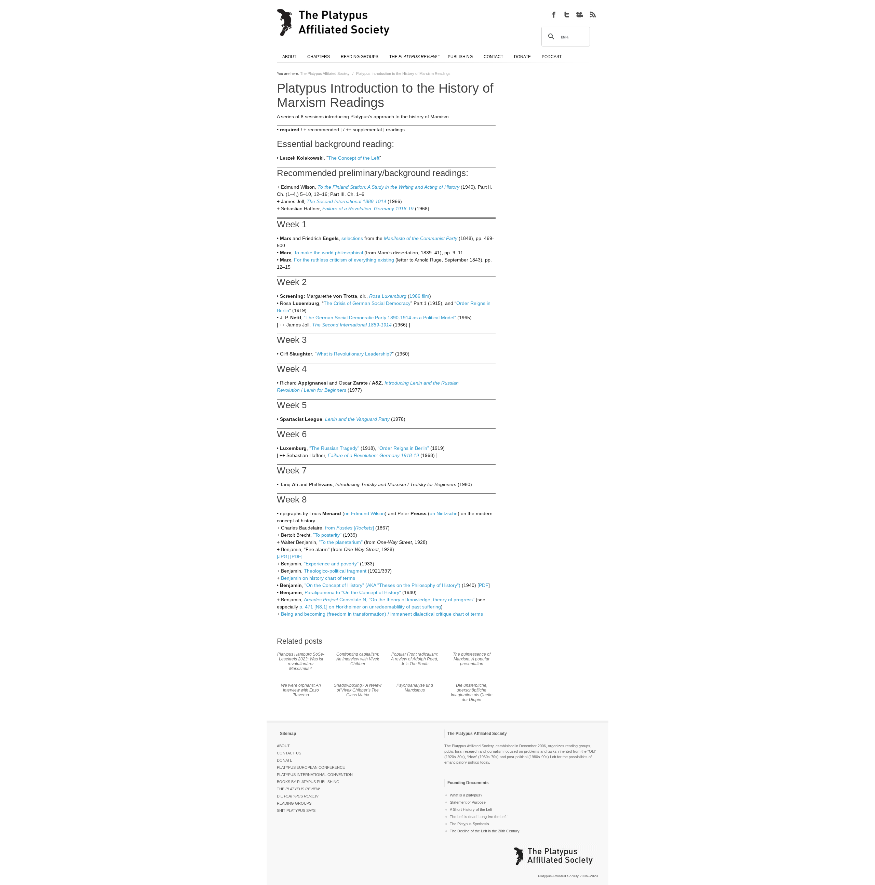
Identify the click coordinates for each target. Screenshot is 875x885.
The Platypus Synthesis (469, 824)
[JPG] (283, 556)
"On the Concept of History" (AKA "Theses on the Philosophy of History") (382, 585)
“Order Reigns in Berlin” (403, 448)
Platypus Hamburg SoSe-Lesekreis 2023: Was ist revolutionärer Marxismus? (300, 661)
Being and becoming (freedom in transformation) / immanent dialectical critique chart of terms (382, 614)
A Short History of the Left (471, 809)
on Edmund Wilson (364, 513)
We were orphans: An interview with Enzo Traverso (301, 690)
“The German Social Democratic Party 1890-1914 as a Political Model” (380, 317)
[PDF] (296, 556)
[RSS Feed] (592, 14)
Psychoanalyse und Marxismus (414, 688)
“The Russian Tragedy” (334, 448)
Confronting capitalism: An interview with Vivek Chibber (357, 659)
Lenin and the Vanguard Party (357, 419)
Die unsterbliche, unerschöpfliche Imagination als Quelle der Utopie (472, 692)
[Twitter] (566, 14)
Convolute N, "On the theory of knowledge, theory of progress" (389, 599)
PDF (483, 585)
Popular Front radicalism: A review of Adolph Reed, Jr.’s (414, 659)
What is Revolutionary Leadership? (354, 354)
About (283, 746)
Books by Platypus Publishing (308, 782)
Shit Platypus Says (296, 810)
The (298, 789)
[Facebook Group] (553, 14)
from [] (349, 528)
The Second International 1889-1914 (346, 201)
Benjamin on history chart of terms (318, 578)
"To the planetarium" (341, 542)
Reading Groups (294, 803)
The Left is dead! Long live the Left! (479, 817)
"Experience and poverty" (331, 563)
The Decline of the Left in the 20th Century (485, 831)
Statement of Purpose (468, 802)
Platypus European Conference (311, 767)
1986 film (419, 296)
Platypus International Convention (315, 775)
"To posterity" (327, 535)
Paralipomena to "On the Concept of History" (353, 592)
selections (352, 238)
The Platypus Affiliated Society (325, 73)
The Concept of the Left (353, 158)
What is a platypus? (466, 795)
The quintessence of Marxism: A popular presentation (471, 659)
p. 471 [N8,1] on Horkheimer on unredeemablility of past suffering (370, 606)
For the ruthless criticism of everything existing (344, 260)
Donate (284, 760)
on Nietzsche (444, 513)
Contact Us (289, 753)
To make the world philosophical (328, 252)
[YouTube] (579, 14)
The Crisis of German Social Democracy (367, 303)
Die (297, 796)
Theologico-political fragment (335, 571)
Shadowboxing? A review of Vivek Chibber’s (357, 690)
